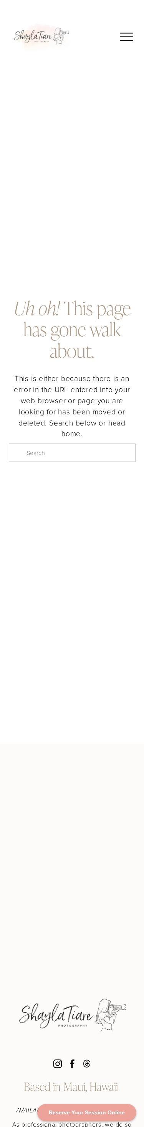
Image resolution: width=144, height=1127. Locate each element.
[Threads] (86, 1063)
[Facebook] (72, 1063)
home (71, 433)
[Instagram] (57, 1063)
